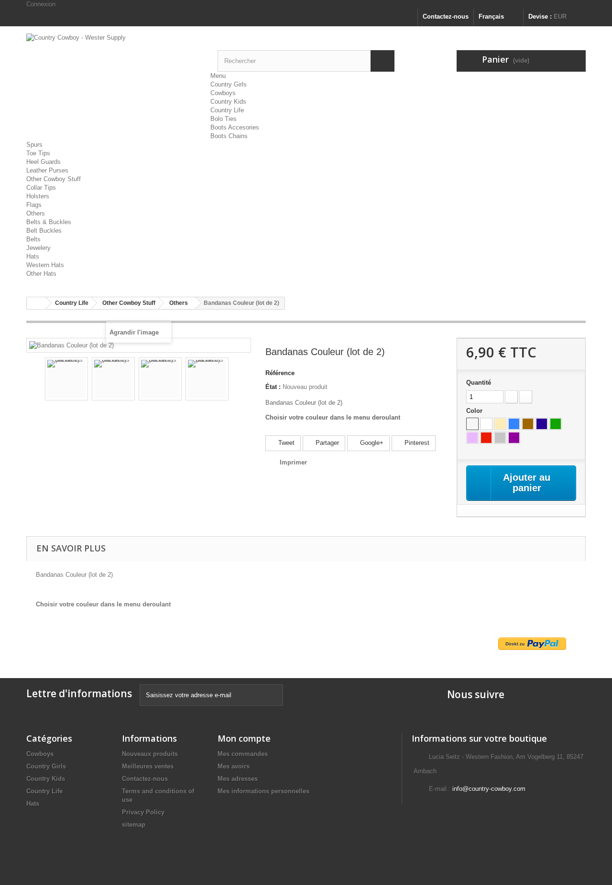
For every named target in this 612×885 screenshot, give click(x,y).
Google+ (370, 442)
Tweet (285, 442)
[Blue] (514, 424)
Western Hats (45, 265)
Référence (280, 373)
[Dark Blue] (541, 424)
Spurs (34, 144)
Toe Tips (38, 153)
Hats (32, 256)
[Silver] (500, 437)
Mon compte (244, 738)
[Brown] (528, 424)
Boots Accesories (234, 127)
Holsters (37, 196)
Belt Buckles (44, 230)
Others (35, 213)
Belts (33, 239)
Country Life (227, 110)
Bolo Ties (223, 118)
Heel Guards (43, 161)
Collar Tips (41, 187)
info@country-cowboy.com (488, 788)
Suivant (237, 380)
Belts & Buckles (48, 222)
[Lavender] (472, 437)
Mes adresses (238, 778)
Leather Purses (47, 170)
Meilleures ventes (148, 766)
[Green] (555, 424)
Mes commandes (243, 753)
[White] (486, 424)
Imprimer (293, 462)
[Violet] (514, 437)
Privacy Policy (143, 812)
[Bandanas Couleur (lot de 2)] (66, 379)
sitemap (133, 824)
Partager (326, 442)
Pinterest (416, 442)
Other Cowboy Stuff (53, 179)
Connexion (40, 4)
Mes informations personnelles (263, 791)
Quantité (478, 382)
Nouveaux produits (150, 753)
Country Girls (228, 84)
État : (273, 386)
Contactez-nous (446, 16)
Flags (34, 204)
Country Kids (228, 101)
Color (475, 410)
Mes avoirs (234, 766)
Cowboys (223, 93)
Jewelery (38, 247)
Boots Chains (229, 136)
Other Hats (41, 273)
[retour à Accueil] (36, 303)
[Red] (486, 437)
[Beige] (500, 424)
